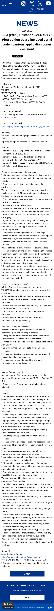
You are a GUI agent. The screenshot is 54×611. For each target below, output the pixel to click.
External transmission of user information (28, 607)
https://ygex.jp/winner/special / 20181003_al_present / (26, 126)
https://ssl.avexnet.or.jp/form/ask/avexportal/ (21, 557)
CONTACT (43, 585)
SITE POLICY (12, 585)
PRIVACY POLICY (28, 585)
